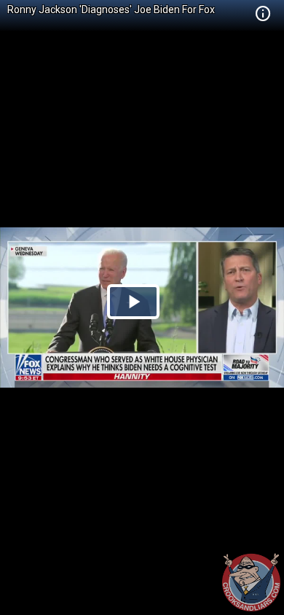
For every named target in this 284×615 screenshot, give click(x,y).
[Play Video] (133, 301)
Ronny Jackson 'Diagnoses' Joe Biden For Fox (111, 9)
